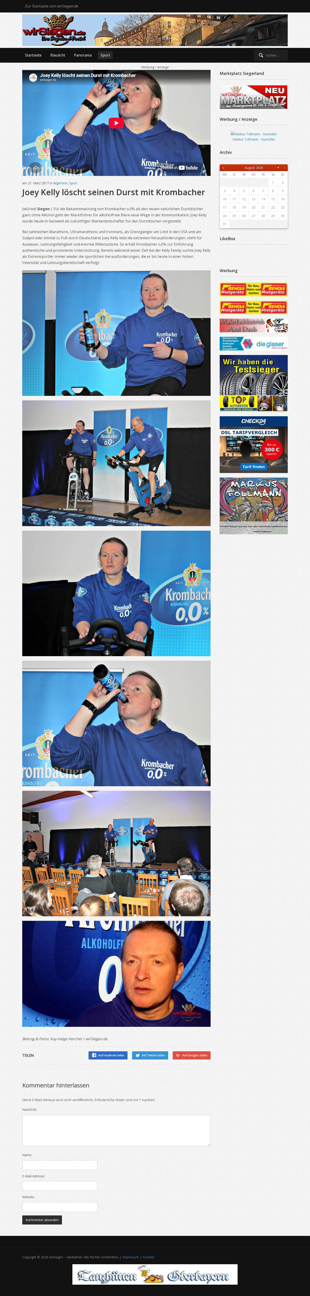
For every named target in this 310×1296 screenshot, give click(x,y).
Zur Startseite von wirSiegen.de (51, 6)
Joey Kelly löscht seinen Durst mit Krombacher (113, 192)
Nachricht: (29, 1109)
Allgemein (60, 183)
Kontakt (148, 1257)
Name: (27, 1155)
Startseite (33, 55)
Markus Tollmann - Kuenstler (254, 139)
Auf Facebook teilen (111, 1055)
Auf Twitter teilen (153, 1055)
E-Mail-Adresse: (33, 1176)
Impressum (131, 1257)
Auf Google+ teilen (194, 1055)
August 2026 (254, 167)
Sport (105, 55)
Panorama (83, 55)
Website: (28, 1197)
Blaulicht (57, 55)
